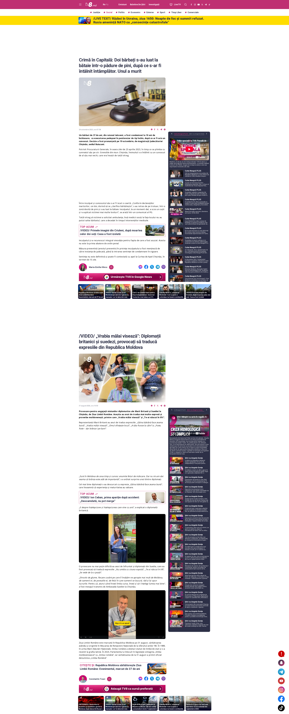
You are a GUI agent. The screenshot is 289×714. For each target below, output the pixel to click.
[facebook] (154, 129)
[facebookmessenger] (152, 129)
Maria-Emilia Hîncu (98, 267)
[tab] (181, 134)
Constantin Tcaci (97, 679)
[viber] (164, 129)
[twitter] (157, 129)
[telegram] (161, 129)
